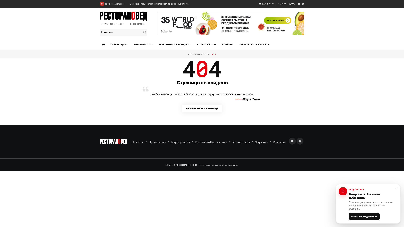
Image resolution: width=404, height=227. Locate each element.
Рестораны (137, 24)
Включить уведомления (364, 216)
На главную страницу (202, 108)
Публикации (118, 45)
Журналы (227, 45)
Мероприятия (142, 45)
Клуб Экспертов (112, 24)
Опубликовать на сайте (254, 45)
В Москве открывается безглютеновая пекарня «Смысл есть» (160, 3)
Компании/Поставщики (174, 45)
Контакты (279, 142)
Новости (137, 142)
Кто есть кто (205, 45)
